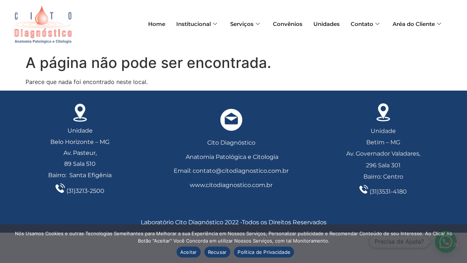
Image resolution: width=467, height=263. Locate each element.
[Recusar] (455, 243)
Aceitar (188, 252)
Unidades (326, 23)
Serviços (242, 23)
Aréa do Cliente (414, 23)
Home (156, 23)
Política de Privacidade (264, 252)
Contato (362, 23)
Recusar (217, 252)
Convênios (287, 23)
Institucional (193, 23)
